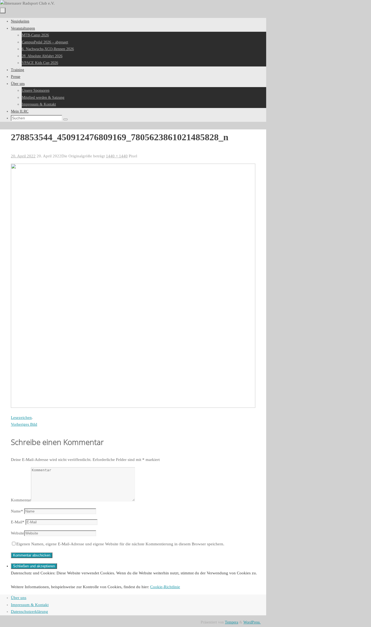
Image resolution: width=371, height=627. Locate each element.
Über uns (18, 598)
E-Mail (17, 522)
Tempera (231, 622)
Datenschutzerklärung (29, 611)
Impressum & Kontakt (30, 605)
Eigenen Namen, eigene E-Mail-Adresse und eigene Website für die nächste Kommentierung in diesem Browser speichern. (120, 544)
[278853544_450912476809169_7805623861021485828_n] (133, 406)
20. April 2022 (23, 156)
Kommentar (21, 500)
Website (17, 533)
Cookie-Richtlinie (165, 587)
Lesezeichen (21, 417)
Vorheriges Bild (24, 424)
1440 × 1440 (117, 156)
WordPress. (252, 622)
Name (17, 511)
